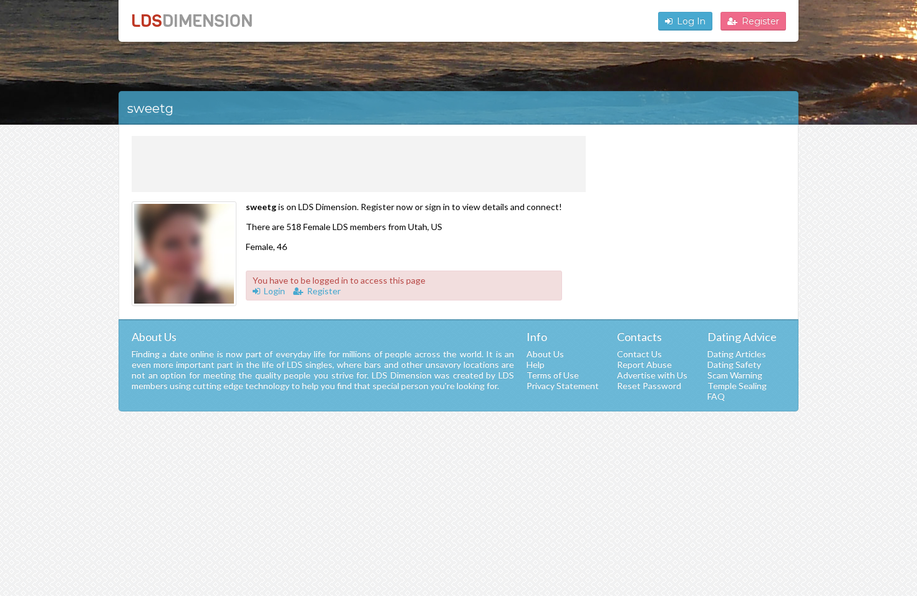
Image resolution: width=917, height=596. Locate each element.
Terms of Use (552, 375)
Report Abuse (644, 364)
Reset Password (649, 385)
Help (535, 364)
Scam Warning (734, 375)
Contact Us (639, 353)
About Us (545, 353)
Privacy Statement (562, 385)
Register (760, 21)
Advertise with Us (652, 375)
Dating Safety (734, 364)
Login (274, 291)
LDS (192, 20)
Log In (691, 21)
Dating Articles (736, 353)
